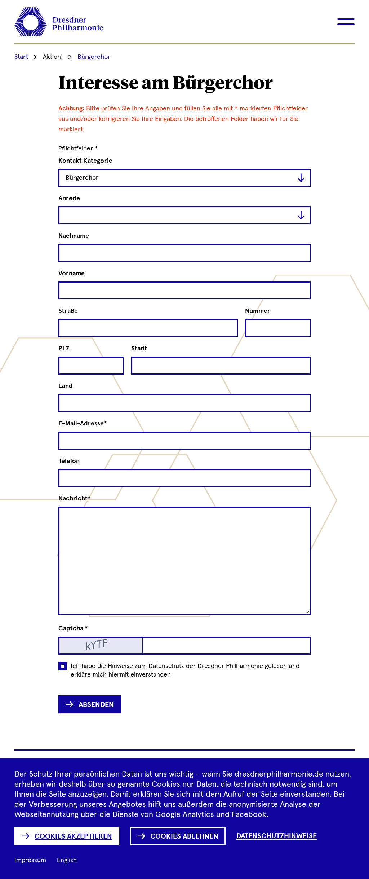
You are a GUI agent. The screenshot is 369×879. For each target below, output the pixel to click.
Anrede (69, 198)
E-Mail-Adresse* (82, 423)
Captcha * (73, 628)
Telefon (69, 461)
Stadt (139, 348)
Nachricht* (74, 498)
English (67, 860)
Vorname (71, 273)
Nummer (257, 311)
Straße (68, 311)
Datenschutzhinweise (276, 836)
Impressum (30, 860)
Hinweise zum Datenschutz (146, 666)
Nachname (73, 236)
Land (65, 386)
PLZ (64, 348)
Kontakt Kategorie (85, 161)
